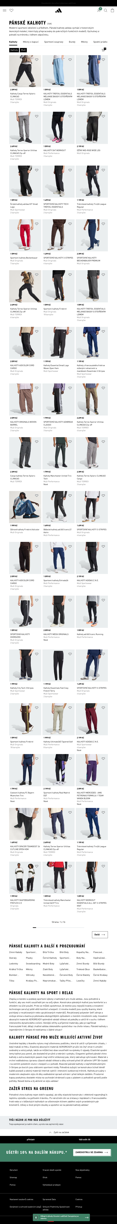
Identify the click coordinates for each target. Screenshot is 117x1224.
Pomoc (78, 1178)
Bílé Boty (64, 952)
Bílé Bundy (98, 964)
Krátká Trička (16, 969)
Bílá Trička (48, 952)
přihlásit (31, 1140)
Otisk (45, 1178)
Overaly (13, 958)
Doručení (14, 1170)
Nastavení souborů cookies (21, 1199)
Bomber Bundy (13, 975)
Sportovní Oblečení (64, 958)
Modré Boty (48, 964)
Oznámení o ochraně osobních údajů (25, 1207)
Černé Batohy (83, 975)
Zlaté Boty (48, 969)
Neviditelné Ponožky (48, 975)
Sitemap (13, 1178)
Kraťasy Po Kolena (31, 981)
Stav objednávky (82, 1170)
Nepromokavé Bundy (50, 981)
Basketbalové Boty (100, 969)
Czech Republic (63, 1220)
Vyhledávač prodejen (52, 1185)
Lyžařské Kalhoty (64, 969)
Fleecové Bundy (97, 952)
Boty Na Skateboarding (83, 958)
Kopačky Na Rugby (82, 952)
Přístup (78, 1207)
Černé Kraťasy (100, 975)
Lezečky (80, 981)
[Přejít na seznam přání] (11, 10)
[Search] (105, 10)
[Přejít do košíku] (112, 10)
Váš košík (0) (84, 1140)
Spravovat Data (49, 1199)
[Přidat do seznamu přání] (36, 60)
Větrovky (30, 975)
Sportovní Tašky (30, 952)
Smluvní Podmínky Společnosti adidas (56, 1208)
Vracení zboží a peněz (52, 1170)
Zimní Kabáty (15, 952)
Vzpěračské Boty (99, 958)
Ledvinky (13, 964)
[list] (58, 42)
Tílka (11, 981)
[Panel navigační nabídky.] (4, 10)
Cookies (78, 1199)
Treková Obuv (83, 969)
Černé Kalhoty (50, 958)
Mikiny (29, 969)
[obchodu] (58, 11)
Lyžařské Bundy (64, 964)
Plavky (29, 958)
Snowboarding (33, 964)
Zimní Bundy (82, 964)
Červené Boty (66, 975)
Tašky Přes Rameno (65, 981)
